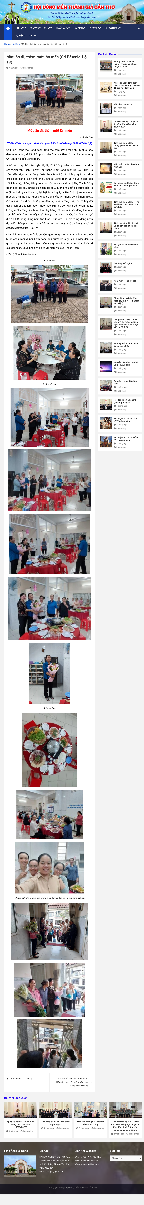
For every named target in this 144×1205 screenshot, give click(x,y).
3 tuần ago (121, 284)
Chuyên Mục (112, 28)
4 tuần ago (121, 331)
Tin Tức (19, 28)
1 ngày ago (121, 70)
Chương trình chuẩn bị (21, 1078)
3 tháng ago (84, 1128)
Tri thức (33, 35)
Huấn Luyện (62, 28)
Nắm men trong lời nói (125, 281)
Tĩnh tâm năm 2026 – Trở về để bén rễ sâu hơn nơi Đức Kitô (126, 204)
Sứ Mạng (79, 28)
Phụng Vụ (94, 28)
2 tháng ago (121, 425)
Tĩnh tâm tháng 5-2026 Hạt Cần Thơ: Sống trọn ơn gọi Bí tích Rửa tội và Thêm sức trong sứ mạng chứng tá (125, 1125)
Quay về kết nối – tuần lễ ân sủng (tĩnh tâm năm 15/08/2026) (126, 124)
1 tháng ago (121, 349)
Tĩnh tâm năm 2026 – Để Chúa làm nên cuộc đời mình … (126, 226)
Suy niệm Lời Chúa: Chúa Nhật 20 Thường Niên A (126, 184)
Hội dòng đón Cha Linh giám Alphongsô (125, 401)
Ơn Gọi (47, 28)
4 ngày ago (121, 108)
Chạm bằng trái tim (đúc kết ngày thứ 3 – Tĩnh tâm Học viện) (126, 301)
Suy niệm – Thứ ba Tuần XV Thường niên (126, 438)
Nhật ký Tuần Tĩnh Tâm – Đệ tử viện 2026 (126, 344)
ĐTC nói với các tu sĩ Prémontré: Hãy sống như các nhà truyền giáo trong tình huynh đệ (72, 1082)
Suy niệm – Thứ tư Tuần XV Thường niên (125, 419)
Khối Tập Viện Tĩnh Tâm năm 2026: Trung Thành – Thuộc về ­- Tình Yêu (127, 85)
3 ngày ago (121, 91)
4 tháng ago (119, 1134)
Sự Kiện (19, 35)
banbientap (28, 68)
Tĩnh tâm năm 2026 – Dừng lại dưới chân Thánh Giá (126, 145)
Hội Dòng (34, 28)
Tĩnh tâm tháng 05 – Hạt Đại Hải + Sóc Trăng (90, 1123)
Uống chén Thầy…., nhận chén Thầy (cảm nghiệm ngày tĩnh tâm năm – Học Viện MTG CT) (126, 323)
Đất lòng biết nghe (123, 263)
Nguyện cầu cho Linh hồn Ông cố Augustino (126, 363)
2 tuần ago (121, 130)
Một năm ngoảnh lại (123, 104)
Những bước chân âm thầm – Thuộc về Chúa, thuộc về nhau (125, 64)
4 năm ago (13, 68)
